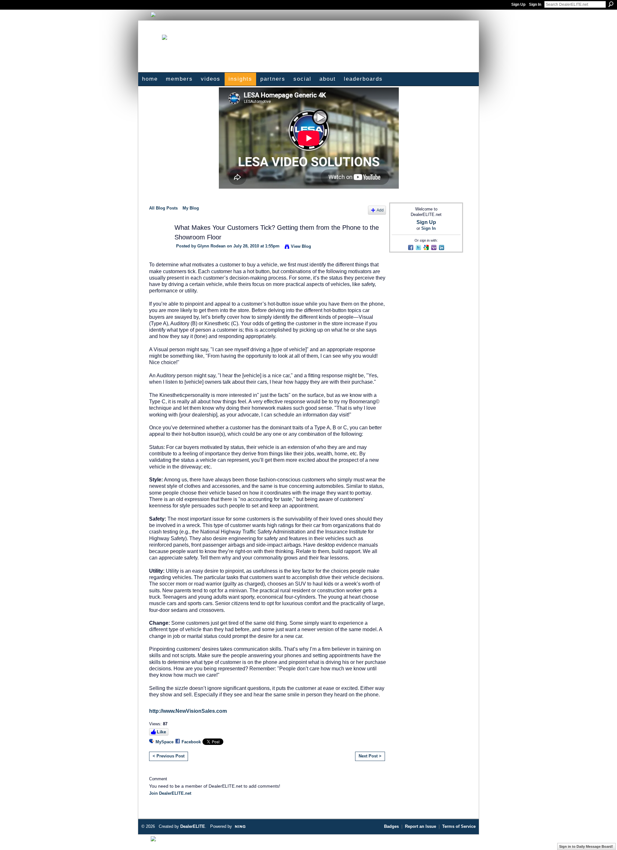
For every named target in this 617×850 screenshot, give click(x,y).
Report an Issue (420, 826)
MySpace (165, 741)
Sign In (535, 4)
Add (380, 210)
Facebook (191, 741)
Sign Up (518, 4)
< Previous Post (168, 756)
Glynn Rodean (211, 246)
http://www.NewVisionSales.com (188, 711)
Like (161, 731)
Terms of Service (459, 826)
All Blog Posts (163, 208)
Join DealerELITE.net (170, 793)
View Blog (301, 246)
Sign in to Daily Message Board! (586, 846)
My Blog (191, 208)
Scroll (601, 835)
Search (610, 4)
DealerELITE (192, 826)
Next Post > (370, 756)
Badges (391, 826)
